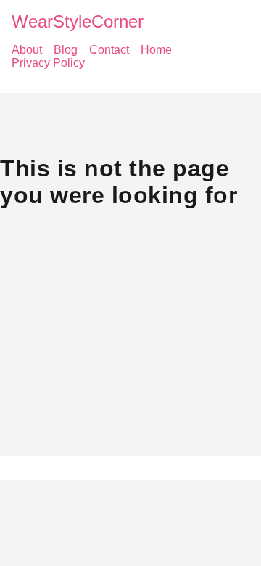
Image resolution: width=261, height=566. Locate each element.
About (27, 50)
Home (156, 50)
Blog (66, 50)
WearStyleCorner (78, 21)
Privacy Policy (48, 63)
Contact (109, 50)
